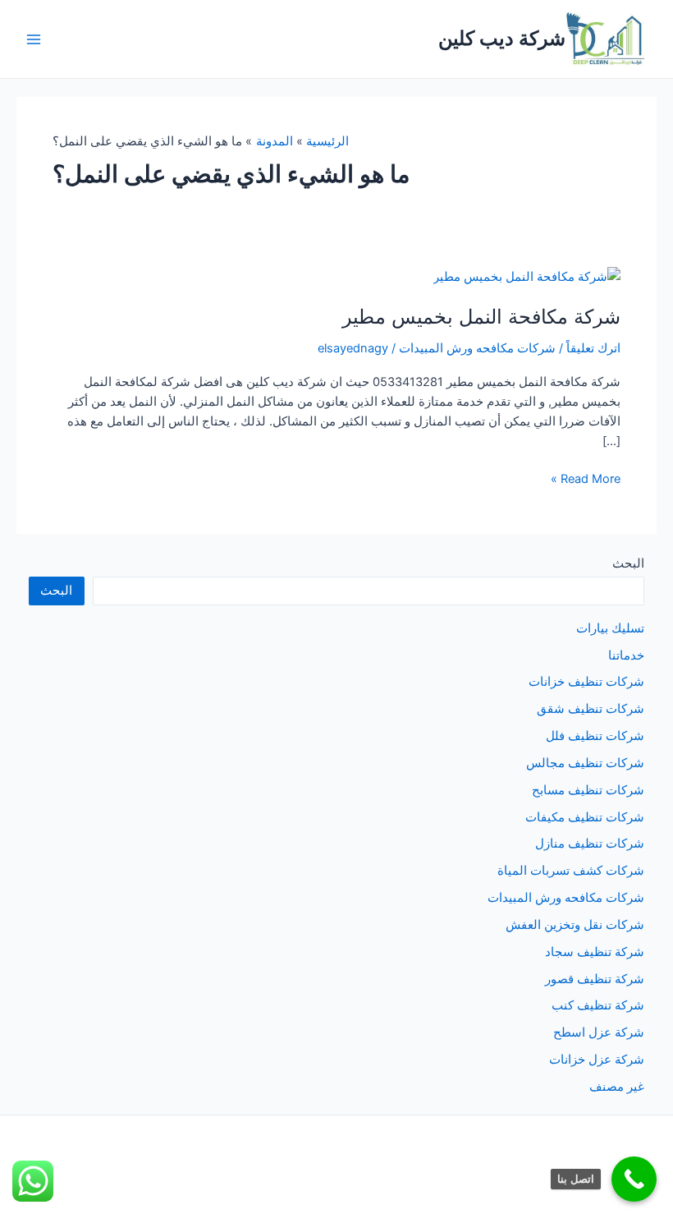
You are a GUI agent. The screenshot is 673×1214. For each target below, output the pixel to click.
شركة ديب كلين (501, 38)
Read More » (585, 480)
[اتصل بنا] (634, 1179)
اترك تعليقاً (593, 348)
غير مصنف (616, 1086)
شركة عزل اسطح (598, 1032)
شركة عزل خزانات (596, 1059)
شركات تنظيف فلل (595, 736)
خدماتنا (626, 655)
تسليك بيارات (610, 628)
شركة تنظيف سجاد (594, 952)
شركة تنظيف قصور (594, 979)
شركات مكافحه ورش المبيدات (477, 348)
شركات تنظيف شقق (590, 708)
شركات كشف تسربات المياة (570, 870)
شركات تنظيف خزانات (586, 681)
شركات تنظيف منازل (589, 843)
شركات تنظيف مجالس (585, 763)
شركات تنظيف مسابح (588, 790)
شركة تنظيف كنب (598, 1005)
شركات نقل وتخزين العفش (575, 924)
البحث (628, 563)
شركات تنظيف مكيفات (584, 817)
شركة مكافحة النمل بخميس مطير (481, 317)
